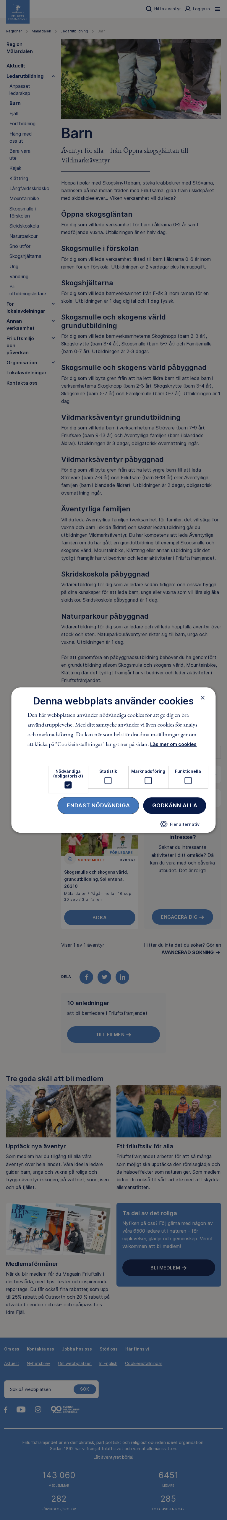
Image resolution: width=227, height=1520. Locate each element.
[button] (180, 826)
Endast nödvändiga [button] (98, 805)
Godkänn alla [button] (174, 805)
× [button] (202, 697)
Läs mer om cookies (173, 744)
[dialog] (113, 760)
